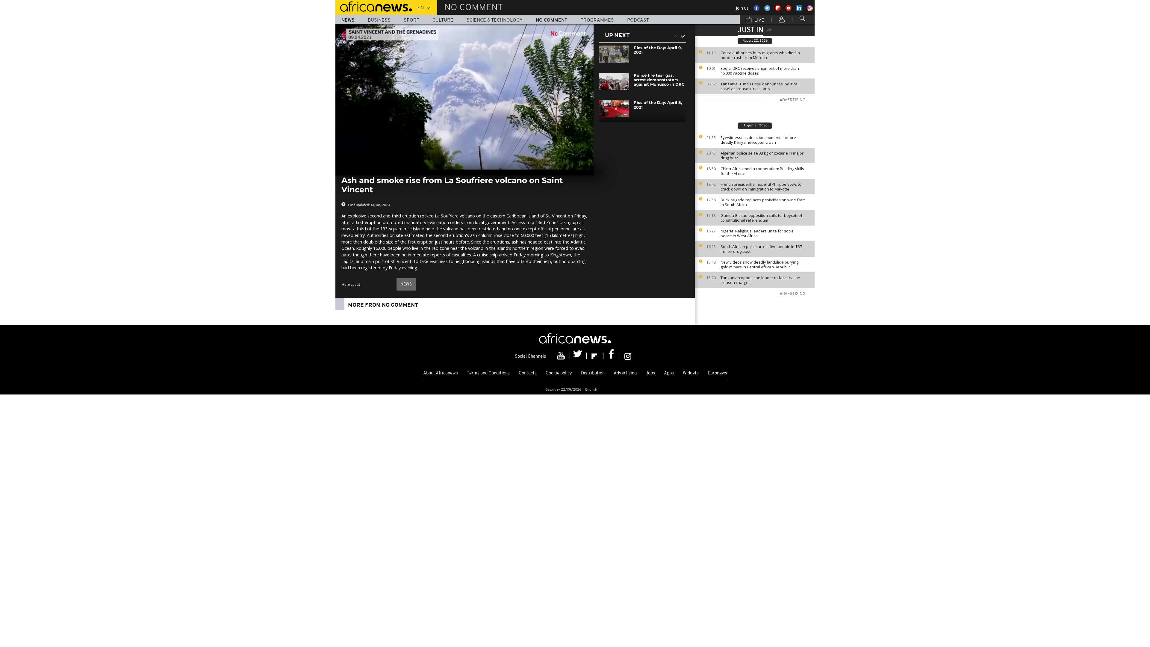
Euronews (717, 373)
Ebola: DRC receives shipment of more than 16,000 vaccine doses (760, 70)
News (348, 20)
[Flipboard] (595, 356)
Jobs (650, 373)
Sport (411, 20)
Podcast (638, 20)
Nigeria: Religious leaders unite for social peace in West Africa (758, 233)
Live (758, 20)
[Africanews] (373, 6)
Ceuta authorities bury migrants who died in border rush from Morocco (760, 55)
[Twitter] (578, 356)
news (406, 284)
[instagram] (627, 356)
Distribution (593, 373)
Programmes (597, 20)
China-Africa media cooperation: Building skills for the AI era (762, 171)
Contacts (528, 373)
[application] (464, 97)
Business (379, 20)
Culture (442, 20)
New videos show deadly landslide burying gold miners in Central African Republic (759, 264)
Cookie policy (559, 373)
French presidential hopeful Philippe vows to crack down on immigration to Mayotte (761, 186)
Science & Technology (495, 20)
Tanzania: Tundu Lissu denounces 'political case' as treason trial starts (759, 86)
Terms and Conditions (488, 373)
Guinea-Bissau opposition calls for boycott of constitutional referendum (761, 218)
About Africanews (440, 373)
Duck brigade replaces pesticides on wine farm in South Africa (763, 202)
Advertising (625, 373)
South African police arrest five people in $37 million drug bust (761, 249)
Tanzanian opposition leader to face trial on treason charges (760, 280)
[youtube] (561, 356)
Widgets (691, 373)
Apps (669, 373)
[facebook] (611, 356)
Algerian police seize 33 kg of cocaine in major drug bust (762, 155)
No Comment (551, 20)
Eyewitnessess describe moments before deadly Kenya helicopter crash (758, 140)
